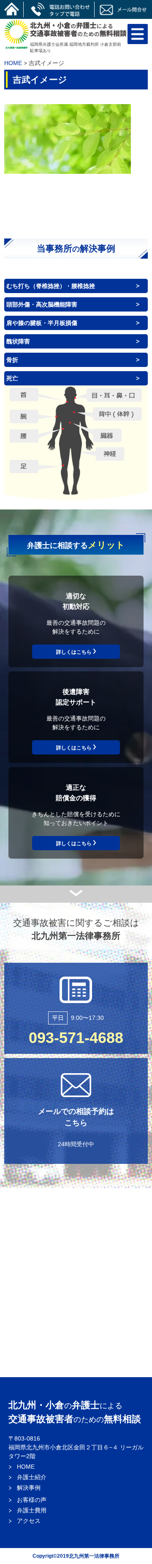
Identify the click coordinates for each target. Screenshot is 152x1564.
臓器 (106, 435)
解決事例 (29, 1487)
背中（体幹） (117, 414)
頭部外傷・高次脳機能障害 (41, 304)
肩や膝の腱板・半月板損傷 (41, 323)
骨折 (12, 359)
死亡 (12, 378)
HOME (13, 63)
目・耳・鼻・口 (114, 394)
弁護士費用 (31, 1510)
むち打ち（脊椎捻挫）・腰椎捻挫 (50, 286)
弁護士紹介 (31, 1477)
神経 (109, 453)
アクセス (29, 1520)
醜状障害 (18, 341)
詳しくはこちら (74, 652)
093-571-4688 (76, 1037)
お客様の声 (31, 1499)
